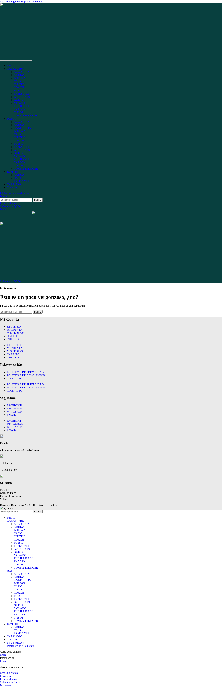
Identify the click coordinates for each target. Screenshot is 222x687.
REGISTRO (14, 326)
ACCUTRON (22, 71)
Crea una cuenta (9, 672)
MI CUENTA (14, 329)
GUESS (18, 99)
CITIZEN (19, 84)
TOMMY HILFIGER (26, 115)
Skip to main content (32, 1)
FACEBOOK (14, 405)
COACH (19, 87)
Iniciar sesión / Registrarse (21, 645)
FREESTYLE (22, 93)
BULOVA (19, 78)
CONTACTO (14, 378)
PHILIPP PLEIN (23, 106)
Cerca (3, 654)
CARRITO (13, 335)
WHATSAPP (14, 411)
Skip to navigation (10, 1)
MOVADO (20, 103)
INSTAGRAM (15, 408)
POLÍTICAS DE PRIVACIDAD (25, 372)
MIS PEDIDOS (15, 332)
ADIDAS (19, 74)
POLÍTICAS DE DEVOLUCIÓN (26, 375)
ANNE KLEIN (22, 128)
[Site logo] (16, 59)
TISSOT (18, 112)
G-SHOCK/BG (22, 96)
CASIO (18, 81)
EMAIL (11, 414)
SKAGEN (19, 109)
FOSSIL (18, 90)
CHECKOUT (15, 339)
